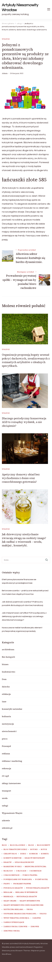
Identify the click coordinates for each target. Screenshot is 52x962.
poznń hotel (41, 879)
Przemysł (6, 746)
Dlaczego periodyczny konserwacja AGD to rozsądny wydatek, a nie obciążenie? (24, 422)
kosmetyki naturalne (12, 709)
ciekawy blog (10, 854)
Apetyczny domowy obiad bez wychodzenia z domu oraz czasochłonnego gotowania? (21, 478)
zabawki (36, 918)
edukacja (6, 694)
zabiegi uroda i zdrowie (15, 926)
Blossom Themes (23, 951)
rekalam (8, 892)
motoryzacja (8, 723)
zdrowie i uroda (12, 931)
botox (44, 849)
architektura (8, 649)
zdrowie (6, 820)
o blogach (21, 871)
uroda (5, 798)
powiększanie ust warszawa (18, 879)
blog (4, 845)
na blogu (8, 871)
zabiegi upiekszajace (14, 922)
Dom (4, 679)
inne (4, 701)
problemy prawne (22, 884)
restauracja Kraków (27, 896)
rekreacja (6, 768)
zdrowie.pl (7, 828)
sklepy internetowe (11, 783)
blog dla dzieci (17, 845)
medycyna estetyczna (35, 866)
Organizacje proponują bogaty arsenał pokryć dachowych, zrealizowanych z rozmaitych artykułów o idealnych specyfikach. (26, 360)
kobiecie (33, 854)
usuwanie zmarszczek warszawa (20, 914)
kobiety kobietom (12, 858)
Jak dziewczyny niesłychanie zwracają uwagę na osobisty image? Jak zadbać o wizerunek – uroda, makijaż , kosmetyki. (24, 539)
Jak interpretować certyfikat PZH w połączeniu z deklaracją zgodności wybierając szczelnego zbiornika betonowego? (24, 616)
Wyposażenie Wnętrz (12, 813)
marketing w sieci (13, 866)
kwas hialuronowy (24, 862)
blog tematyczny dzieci (15, 849)
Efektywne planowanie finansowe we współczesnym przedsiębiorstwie (19, 581)
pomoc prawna (30, 875)
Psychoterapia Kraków (37, 888)
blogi (31, 845)
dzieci (23, 854)
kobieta (45, 854)
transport (6, 790)
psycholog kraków (13, 888)
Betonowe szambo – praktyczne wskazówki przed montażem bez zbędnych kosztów (25, 592)
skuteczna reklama (13, 909)
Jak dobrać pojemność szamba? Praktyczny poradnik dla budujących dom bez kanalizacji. (22, 603)
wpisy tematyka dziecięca (16, 918)
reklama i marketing (12, 761)
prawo (7, 884)
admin (5, 73)
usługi (6, 39)
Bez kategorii (8, 656)
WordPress (6, 954)
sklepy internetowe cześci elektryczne (23, 905)
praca (4, 738)
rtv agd (5, 775)
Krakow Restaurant (35, 858)
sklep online (10, 901)
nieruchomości (9, 731)
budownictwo (8, 671)
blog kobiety (43, 845)
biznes (5, 664)
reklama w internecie (26, 892)
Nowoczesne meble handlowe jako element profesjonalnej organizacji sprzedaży (22, 629)
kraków (8, 862)
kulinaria (6, 716)
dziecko (6, 686)
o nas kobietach (11, 875)
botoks (34, 849)
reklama (6, 753)
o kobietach (35, 871)
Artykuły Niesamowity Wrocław (20, 7)
